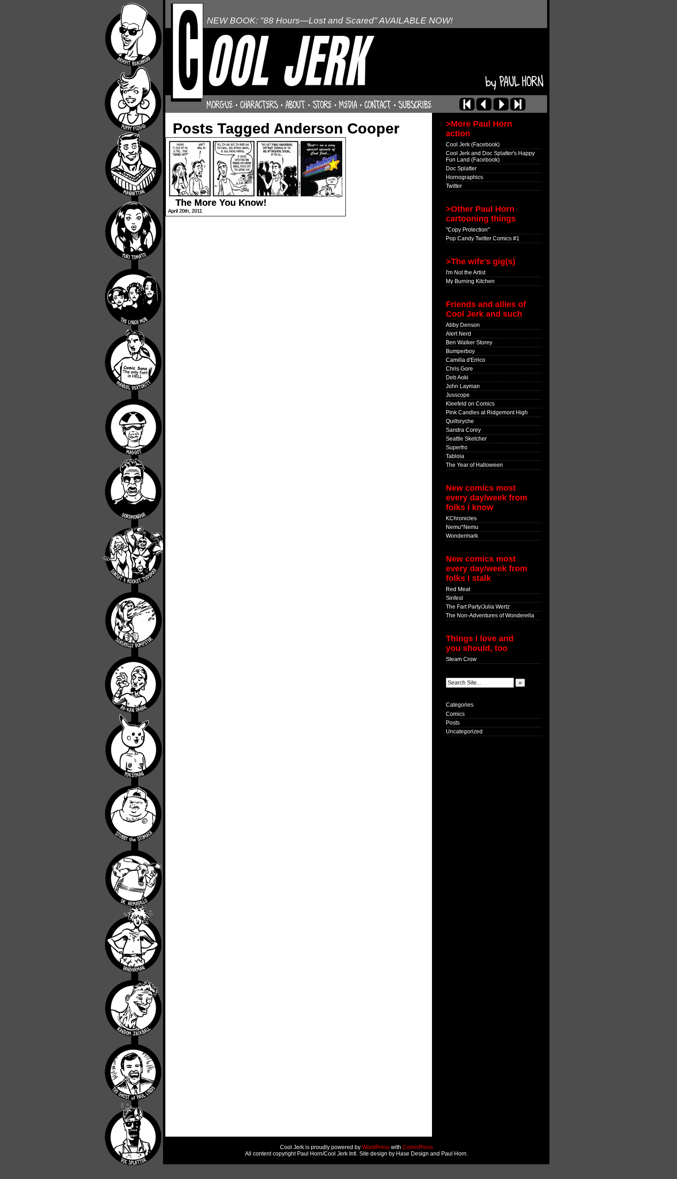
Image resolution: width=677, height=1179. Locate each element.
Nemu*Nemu (462, 527)
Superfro (456, 447)
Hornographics (464, 177)
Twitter (454, 186)
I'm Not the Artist (465, 272)
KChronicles (461, 518)
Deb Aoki (457, 377)
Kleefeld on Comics (470, 404)
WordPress (376, 1147)
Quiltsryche (460, 421)
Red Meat (458, 589)
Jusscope (458, 395)
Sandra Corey (463, 430)
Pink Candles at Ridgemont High (487, 412)
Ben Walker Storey (469, 342)
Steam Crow (461, 659)
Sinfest (454, 598)
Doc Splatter (461, 168)
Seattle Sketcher (466, 439)
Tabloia (455, 456)
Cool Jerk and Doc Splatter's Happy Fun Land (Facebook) (490, 156)
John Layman (463, 386)
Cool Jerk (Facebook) (473, 144)
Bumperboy (460, 351)
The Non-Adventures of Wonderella (490, 615)
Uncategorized (464, 731)
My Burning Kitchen (470, 281)
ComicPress (418, 1147)
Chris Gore (459, 369)
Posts (453, 723)
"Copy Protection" (468, 230)
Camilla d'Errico (465, 360)
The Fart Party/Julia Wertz (478, 607)
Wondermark (462, 536)
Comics (455, 714)
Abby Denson (463, 325)
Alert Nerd (458, 334)
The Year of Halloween (474, 465)
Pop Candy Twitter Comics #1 (482, 238)
